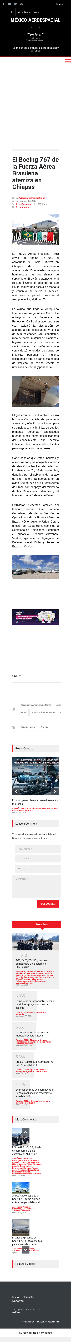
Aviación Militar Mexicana (38, 808)
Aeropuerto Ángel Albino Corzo (36, 705)
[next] (55, 791)
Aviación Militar (26, 198)
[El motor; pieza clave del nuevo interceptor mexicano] (38, 776)
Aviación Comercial (34, 973)
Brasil (23, 712)
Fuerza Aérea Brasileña (43, 712)
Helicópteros (36, 979)
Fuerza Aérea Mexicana (22, 810)
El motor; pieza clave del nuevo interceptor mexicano (33, 12)
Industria (28, 983)
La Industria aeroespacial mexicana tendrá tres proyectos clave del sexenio (35, 1004)
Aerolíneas (20, 971)
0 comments (22, 207)
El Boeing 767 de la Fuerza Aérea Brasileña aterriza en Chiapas (35, 173)
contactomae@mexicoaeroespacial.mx (40, 1322)
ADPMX (16, 1312)
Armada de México (30, 1160)
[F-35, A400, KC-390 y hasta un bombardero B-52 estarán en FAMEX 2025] (35, 941)
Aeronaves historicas (35, 971)
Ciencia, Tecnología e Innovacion (34, 976)
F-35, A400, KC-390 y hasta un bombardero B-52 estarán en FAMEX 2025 (32, 964)
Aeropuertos (28, 1209)
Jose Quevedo (23, 204)
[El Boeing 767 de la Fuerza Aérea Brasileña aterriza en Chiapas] (35, 229)
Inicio (15, 1297)
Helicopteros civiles (24, 981)
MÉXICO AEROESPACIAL (35, 20)
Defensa (54, 808)
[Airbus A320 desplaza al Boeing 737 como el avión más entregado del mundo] (20, 1188)
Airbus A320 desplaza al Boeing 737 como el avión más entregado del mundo (26, 1199)
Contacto (28, 1297)
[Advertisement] (35, 103)
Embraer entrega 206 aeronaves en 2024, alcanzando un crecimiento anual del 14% (35, 1093)
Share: (16, 676)
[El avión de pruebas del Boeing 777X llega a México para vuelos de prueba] (20, 1227)
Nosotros (18, 1301)
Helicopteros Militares (22, 1174)
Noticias (40, 198)
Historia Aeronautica (37, 1072)
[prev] (16, 791)
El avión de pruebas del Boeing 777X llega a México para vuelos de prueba (27, 1241)
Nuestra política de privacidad (35, 1332)
